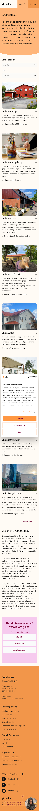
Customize (18, 425)
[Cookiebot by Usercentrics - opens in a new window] (28, 377)
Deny (19, 432)
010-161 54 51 (12, 681)
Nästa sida (27, 522)
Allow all (19, 418)
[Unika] (6, 4)
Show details (27, 412)
